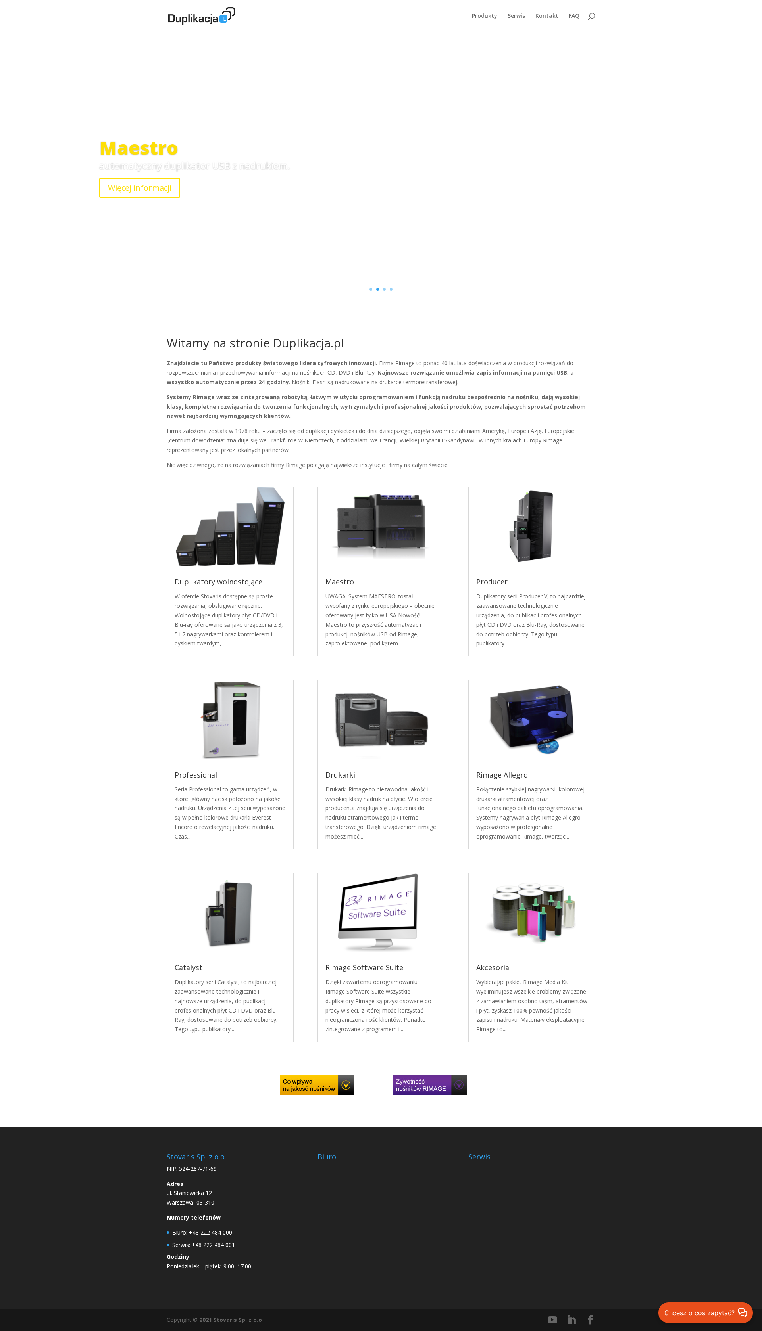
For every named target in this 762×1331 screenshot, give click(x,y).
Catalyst (188, 967)
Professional (196, 774)
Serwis (516, 16)
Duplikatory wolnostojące (218, 581)
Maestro (138, 147)
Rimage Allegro (502, 774)
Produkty (484, 16)
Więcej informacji (139, 187)
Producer (492, 581)
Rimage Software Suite (364, 967)
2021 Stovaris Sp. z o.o (230, 1319)
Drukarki (340, 774)
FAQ (574, 16)
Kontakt (546, 16)
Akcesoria (492, 967)
